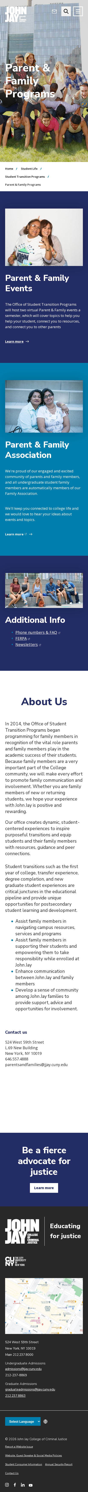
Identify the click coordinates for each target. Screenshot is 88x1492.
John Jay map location (44, 1306)
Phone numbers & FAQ (37, 632)
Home (9, 169)
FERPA (22, 638)
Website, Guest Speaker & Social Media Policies (33, 1455)
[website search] (66, 11)
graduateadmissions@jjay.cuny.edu (30, 1389)
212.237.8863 (15, 1396)
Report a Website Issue (19, 1446)
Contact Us (12, 1473)
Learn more (14, 341)
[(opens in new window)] (15, 1265)
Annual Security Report (58, 1464)
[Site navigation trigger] (78, 11)
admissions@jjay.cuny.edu (23, 1369)
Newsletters (28, 644)
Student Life (29, 169)
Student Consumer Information (23, 1464)
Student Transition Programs (25, 177)
